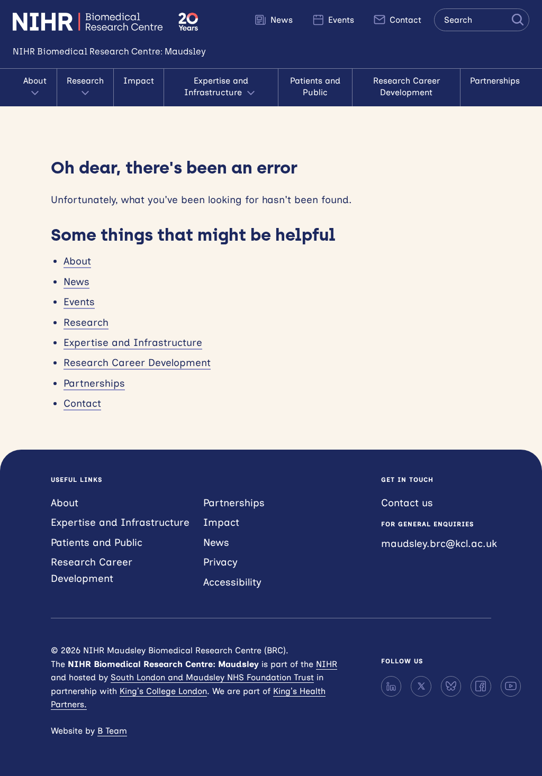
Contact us (407, 503)
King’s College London (163, 691)
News (280, 20)
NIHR (326, 664)
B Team (112, 731)
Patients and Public (315, 86)
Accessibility (232, 582)
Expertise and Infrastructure (216, 86)
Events (340, 20)
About (35, 81)
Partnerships (495, 81)
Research (85, 81)
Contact (404, 20)
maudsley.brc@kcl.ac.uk (439, 543)
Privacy (220, 562)
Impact (138, 81)
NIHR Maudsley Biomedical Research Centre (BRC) (89, 22)
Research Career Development (406, 86)
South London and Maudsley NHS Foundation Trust (212, 677)
